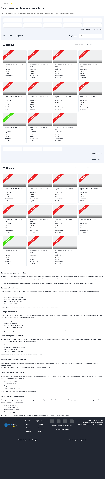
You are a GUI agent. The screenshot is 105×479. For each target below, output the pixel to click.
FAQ (39, 431)
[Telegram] (58, 421)
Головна (5, 3)
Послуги (28, 428)
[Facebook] (52, 421)
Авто (27, 424)
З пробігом (20, 36)
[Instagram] (72, 421)
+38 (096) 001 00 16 (62, 429)
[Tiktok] (65, 421)
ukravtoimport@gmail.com (95, 420)
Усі (4, 36)
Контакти (41, 428)
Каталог (28, 431)
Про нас (40, 424)
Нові (10, 36)
